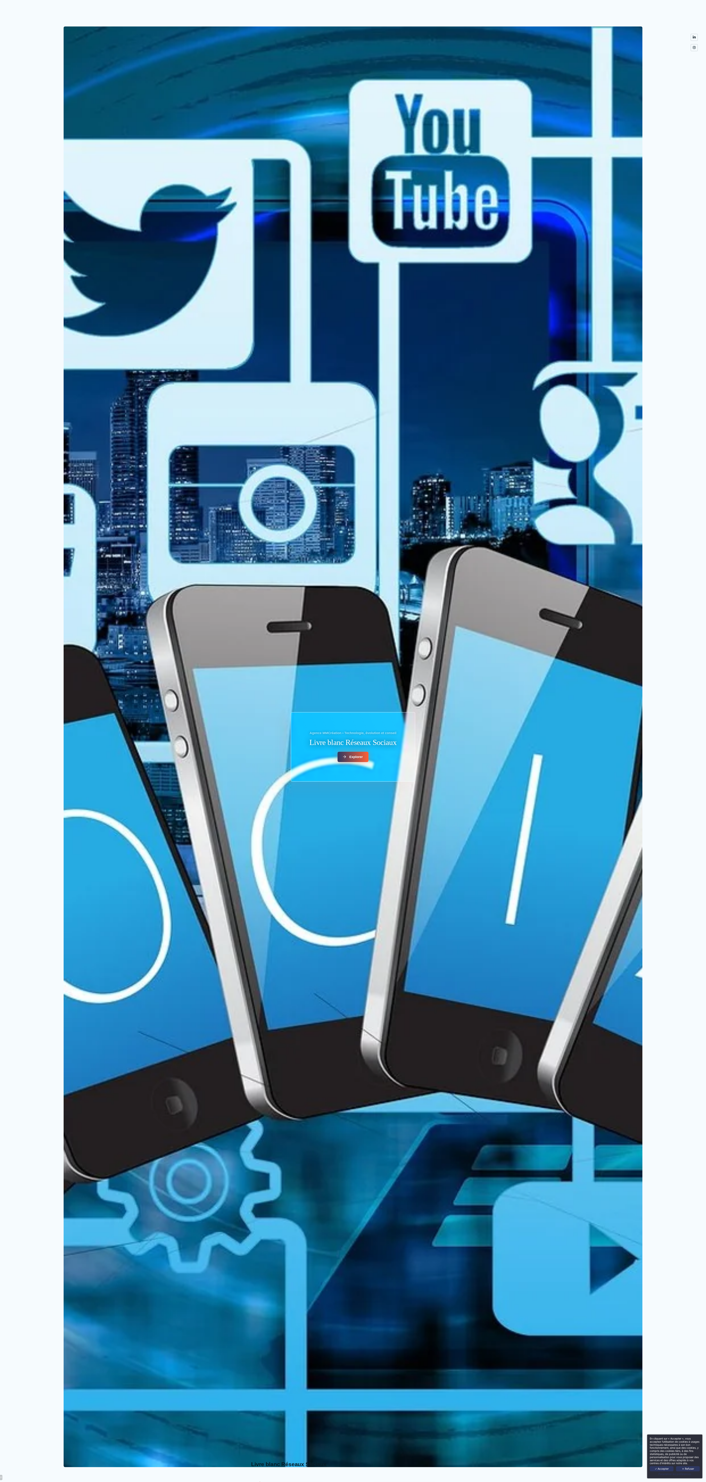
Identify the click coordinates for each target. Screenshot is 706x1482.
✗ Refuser (688, 1468)
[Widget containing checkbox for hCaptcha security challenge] (397, 1369)
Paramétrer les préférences (674, 1474)
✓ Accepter (662, 1468)
